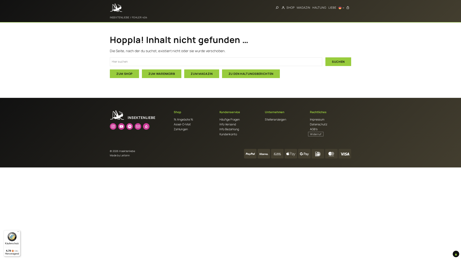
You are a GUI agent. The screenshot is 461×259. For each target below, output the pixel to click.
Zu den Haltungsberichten (251, 74)
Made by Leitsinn (120, 155)
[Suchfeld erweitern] (277, 8)
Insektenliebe (119, 17)
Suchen (338, 62)
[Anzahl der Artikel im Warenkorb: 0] (347, 7)
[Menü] (18, 232)
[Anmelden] (283, 7)
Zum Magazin (201, 74)
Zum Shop (124, 74)
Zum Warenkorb (161, 74)
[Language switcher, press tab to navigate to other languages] (341, 7)
